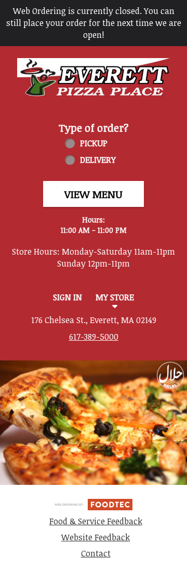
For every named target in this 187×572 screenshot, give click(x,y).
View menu (93, 194)
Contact (96, 553)
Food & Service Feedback (95, 521)
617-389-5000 (93, 336)
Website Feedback (95, 537)
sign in (67, 297)
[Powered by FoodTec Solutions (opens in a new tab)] (93, 503)
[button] (93, 78)
